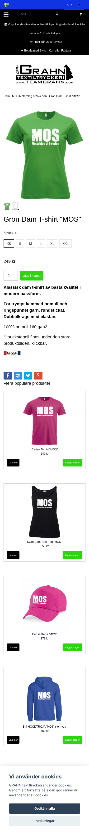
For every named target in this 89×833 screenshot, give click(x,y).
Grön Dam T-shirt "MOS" (65, 96)
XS (9, 244)
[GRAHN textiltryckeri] (44, 73)
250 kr (45, 546)
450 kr (45, 731)
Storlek (11, 233)
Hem (8, 96)
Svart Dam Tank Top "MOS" (44, 542)
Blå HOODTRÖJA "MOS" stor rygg (44, 726)
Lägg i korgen (72, 462)
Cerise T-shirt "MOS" (45, 449)
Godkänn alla (44, 808)
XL (52, 244)
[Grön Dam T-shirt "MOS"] (44, 152)
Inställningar (45, 821)
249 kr (45, 453)
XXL (65, 244)
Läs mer (13, 462)
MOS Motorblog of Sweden (30, 96)
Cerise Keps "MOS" (44, 634)
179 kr (45, 638)
